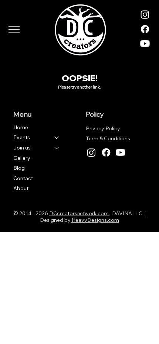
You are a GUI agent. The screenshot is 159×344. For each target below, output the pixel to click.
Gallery (21, 158)
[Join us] (57, 148)
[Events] (57, 138)
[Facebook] (144, 29)
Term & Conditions (108, 138)
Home (20, 127)
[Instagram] (144, 14)
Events (21, 137)
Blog (19, 168)
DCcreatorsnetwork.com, (79, 213)
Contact (23, 178)
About (20, 188)
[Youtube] (144, 43)
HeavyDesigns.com (95, 220)
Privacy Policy (103, 128)
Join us (22, 147)
